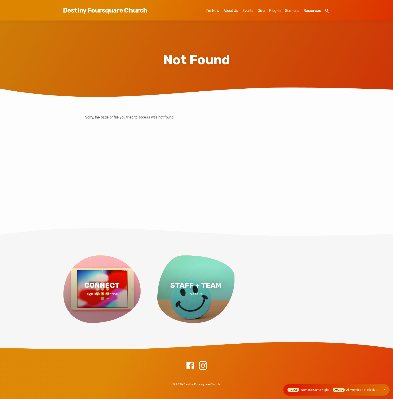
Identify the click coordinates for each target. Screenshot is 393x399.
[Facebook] (190, 366)
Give (261, 10)
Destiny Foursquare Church (105, 10)
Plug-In (275, 10)
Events (247, 10)
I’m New (212, 10)
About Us (231, 10)
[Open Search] (327, 11)
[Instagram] (203, 366)
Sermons (292, 10)
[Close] (384, 389)
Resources (312, 10)
